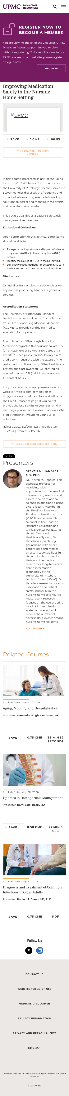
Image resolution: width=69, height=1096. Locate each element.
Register (51, 68)
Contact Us (34, 974)
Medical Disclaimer (34, 1003)
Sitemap (34, 1047)
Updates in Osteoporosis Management (33, 798)
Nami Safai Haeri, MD (31, 804)
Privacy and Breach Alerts (34, 1033)
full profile (35, 628)
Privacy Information (35, 1018)
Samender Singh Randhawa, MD (38, 715)
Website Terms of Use (34, 988)
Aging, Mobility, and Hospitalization (30, 708)
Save (14, 139)
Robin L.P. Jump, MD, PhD (34, 899)
